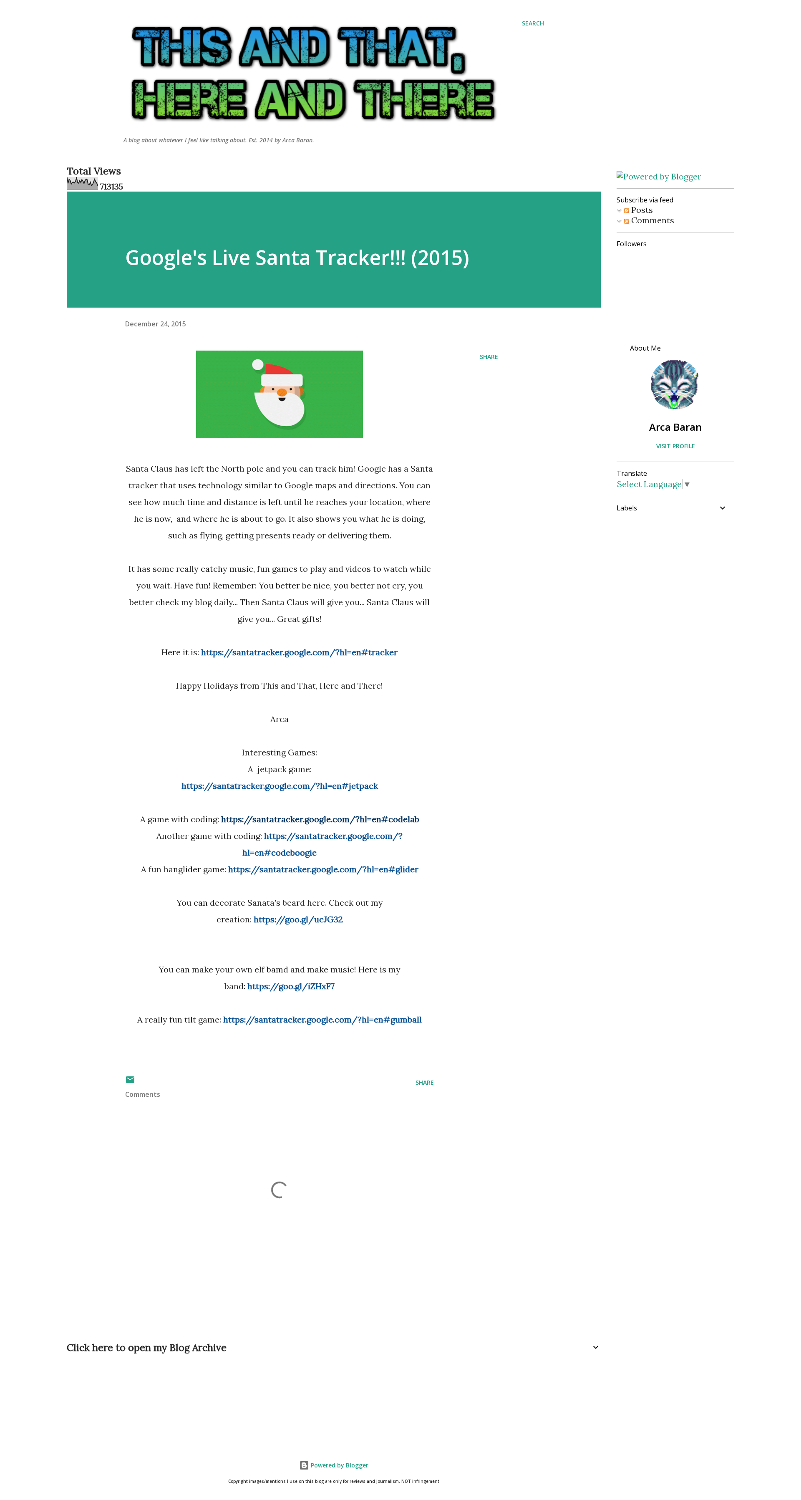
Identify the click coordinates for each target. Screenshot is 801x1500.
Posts (641, 210)
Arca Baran (675, 427)
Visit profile (675, 446)
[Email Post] (130, 1082)
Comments (651, 220)
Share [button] (489, 357)
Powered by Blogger (338, 1465)
